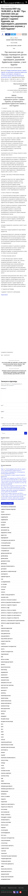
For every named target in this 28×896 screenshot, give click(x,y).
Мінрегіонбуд (4, 698)
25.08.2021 (3, 31)
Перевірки (3, 794)
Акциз (2, 512)
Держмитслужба (5, 561)
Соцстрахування (5, 840)
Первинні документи (6, 786)
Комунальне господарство (8, 646)
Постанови (4, 809)
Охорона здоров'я (6, 773)
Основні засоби (5, 770)
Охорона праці (5, 775)
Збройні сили (4, 597)
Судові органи (5, 848)
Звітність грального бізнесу (9, 600)
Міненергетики (5, 680)
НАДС (2, 734)
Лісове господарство (7, 651)
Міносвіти (3, 690)
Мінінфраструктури (6, 682)
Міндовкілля (4, 672)
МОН (2, 726)
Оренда (3, 763)
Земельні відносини (6, 628)
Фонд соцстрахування (7, 876)
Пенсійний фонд (5, 783)
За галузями (6, 6)
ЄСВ (2, 579)
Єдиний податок (5, 576)
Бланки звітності (5, 514)
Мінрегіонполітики (6, 700)
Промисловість (5, 819)
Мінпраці (3, 693)
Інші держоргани (5, 633)
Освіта (3, 768)
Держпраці (4, 563)
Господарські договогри (8, 540)
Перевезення (4, 791)
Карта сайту (21, 887)
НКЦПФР (3, 755)
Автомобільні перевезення (8, 506)
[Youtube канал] (20, 892)
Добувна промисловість (8, 566)
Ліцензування (4, 654)
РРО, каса (3, 835)
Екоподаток (4, 574)
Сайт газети (3, 887)
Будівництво (12, 6)
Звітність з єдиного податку (9, 605)
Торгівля (3, 851)
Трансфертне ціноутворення (9, 856)
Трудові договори (6, 861)
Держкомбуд (4, 556)
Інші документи (5, 636)
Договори (3, 568)
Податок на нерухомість (8, 804)
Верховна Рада (5, 527)
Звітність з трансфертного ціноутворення (12, 620)
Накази (3, 739)
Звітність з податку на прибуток (10, 618)
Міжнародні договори (7, 662)
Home (2, 6)
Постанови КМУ (5, 812)
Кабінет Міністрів (5, 641)
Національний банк (6, 742)
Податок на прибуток (7, 806)
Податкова (4, 801)
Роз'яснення (4, 830)
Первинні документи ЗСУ (7, 788)
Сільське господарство (7, 838)
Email (2, 411)
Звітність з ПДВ (5, 607)
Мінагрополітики (5, 667)
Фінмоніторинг (5, 874)
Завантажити (4, 294)
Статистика (4, 843)
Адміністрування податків (8, 509)
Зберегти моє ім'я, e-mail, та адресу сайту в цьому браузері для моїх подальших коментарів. (14, 424)
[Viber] (14, 892)
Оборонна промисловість (8, 757)
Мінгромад (4, 669)
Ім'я (2, 405)
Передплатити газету (12, 887)
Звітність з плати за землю (8, 610)
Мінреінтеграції (5, 706)
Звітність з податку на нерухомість (11, 615)
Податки (3, 799)
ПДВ (2, 778)
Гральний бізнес (5, 545)
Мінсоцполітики (5, 708)
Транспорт (4, 853)
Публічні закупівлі (6, 822)
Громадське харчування (8, 548)
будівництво (7, 355)
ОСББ (2, 765)
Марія (2, 469)
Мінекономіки (5, 677)
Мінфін (3, 713)
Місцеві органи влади (7, 721)
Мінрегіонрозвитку (6, 703)
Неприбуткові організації (8, 747)
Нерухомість (4, 750)
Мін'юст (3, 664)
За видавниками (5, 581)
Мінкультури (4, 687)
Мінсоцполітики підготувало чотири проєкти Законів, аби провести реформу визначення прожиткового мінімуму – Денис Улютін (13, 448)
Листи (2, 649)
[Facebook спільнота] (17, 892)
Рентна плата (4, 825)
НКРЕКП (3, 752)
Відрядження (4, 537)
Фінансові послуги (6, 871)
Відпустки (4, 535)
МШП (2, 731)
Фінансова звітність (6, 869)
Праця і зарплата (5, 814)
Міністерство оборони (7, 685)
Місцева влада (5, 719)
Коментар (4, 388)
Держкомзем (4, 558)
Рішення (3, 827)
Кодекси (3, 643)
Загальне (3, 587)
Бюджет (3, 524)
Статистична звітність (7, 845)
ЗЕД (2, 625)
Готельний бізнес (6, 543)
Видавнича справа (6, 532)
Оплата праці (4, 760)
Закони (3, 589)
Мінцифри (3, 716)
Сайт (2, 417)
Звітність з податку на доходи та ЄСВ (11, 612)
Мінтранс (3, 711)
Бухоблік (3, 522)
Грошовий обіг (5, 550)
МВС (2, 656)
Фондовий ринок (5, 879)
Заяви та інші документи (8, 594)
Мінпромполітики (6, 695)
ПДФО (2, 781)
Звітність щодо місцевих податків (10, 623)
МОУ (2, 729)
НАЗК (2, 737)
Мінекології (4, 675)
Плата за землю (5, 796)
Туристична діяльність (7, 863)
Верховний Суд (5, 530)
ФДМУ (2, 866)
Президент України (6, 817)
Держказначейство (6, 553)
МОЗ (2, 724)
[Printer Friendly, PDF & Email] (14, 38)
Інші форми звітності (7, 638)
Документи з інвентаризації (8, 571)
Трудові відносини (6, 858)
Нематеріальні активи (7, 744)
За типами (4, 584)
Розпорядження (5, 832)
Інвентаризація (5, 631)
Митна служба (5, 659)
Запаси (3, 592)
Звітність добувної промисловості (10, 602)
